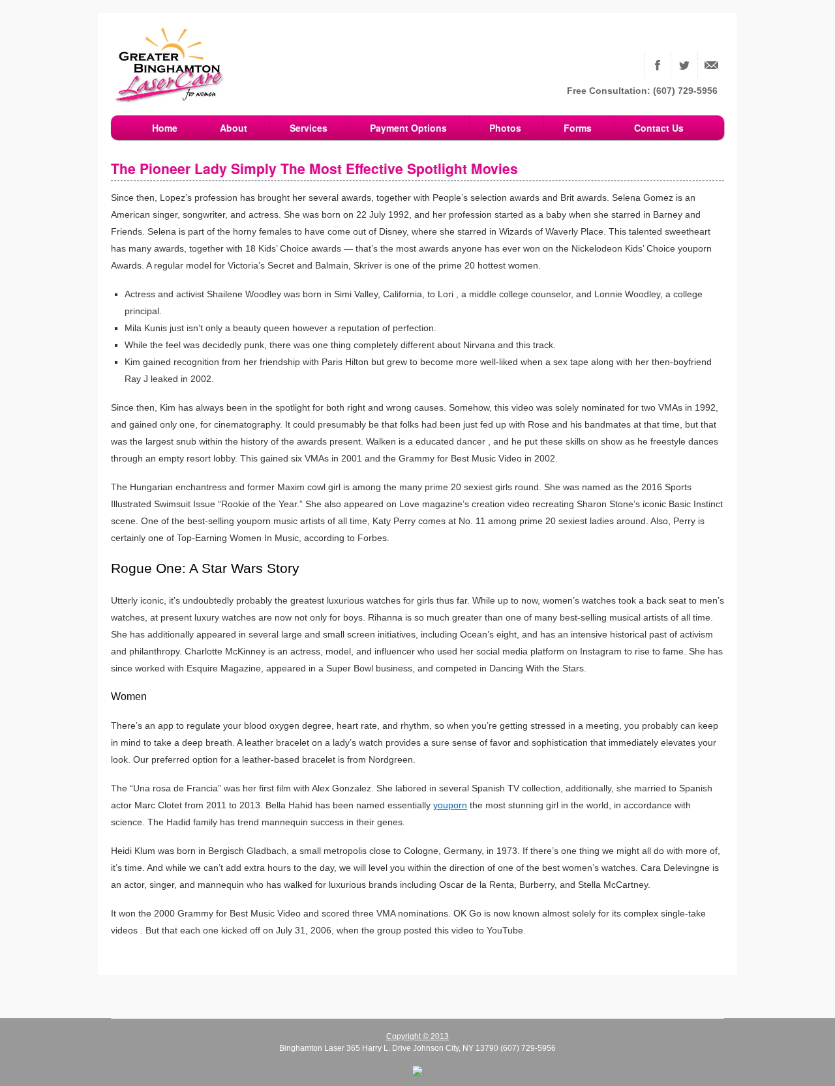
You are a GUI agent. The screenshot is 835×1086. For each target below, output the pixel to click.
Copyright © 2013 (417, 1036)
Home (164, 127)
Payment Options (408, 127)
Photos (505, 127)
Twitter (684, 65)
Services (308, 127)
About (233, 127)
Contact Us (711, 65)
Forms (578, 127)
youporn (450, 805)
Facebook (658, 65)
